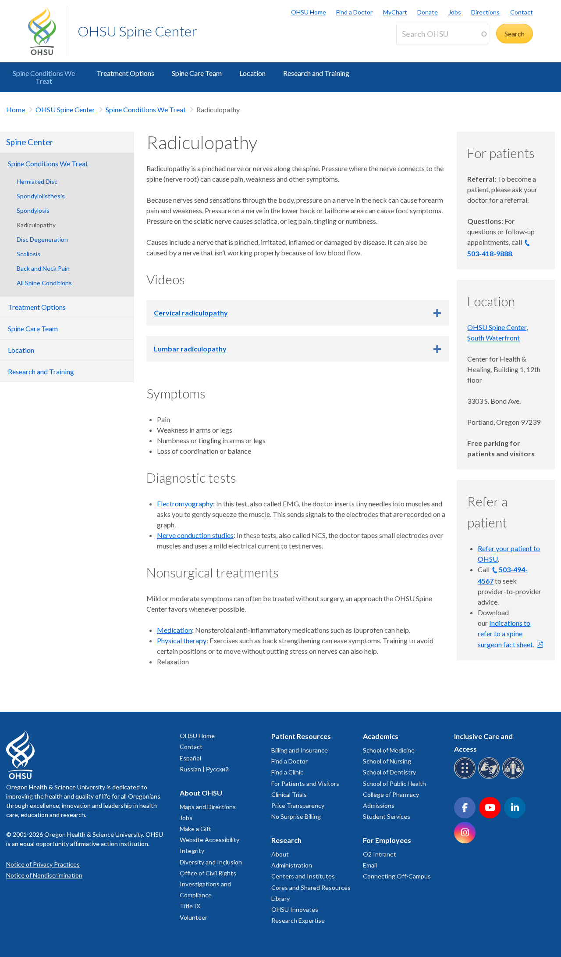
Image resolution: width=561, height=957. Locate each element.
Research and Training (316, 73)
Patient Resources (301, 736)
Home (15, 109)
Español (190, 758)
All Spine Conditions (44, 283)
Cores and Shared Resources (311, 887)
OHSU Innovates (294, 909)
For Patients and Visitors (305, 783)
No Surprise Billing (296, 816)
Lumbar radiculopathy (190, 348)
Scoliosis (28, 254)
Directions (485, 12)
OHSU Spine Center (137, 30)
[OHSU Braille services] (466, 777)
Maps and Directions (208, 806)
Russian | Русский (204, 769)
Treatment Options (125, 73)
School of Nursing (387, 761)
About (280, 854)
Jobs (454, 12)
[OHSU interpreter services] (514, 777)
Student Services (386, 816)
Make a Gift (195, 828)
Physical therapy (181, 640)
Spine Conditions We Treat (44, 77)
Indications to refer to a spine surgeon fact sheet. (506, 634)
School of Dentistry (389, 772)
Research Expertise (298, 920)
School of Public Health (394, 783)
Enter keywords (423, 49)
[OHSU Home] (47, 31)
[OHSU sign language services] (490, 777)
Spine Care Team (197, 73)
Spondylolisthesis (41, 196)
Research (286, 840)
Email (370, 865)
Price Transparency (297, 805)
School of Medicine (389, 750)
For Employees (387, 840)
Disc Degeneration (42, 239)
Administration (291, 865)
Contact (521, 12)
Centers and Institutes (303, 876)
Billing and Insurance (299, 750)
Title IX (190, 906)
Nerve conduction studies (195, 535)
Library (280, 898)
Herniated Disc (37, 181)
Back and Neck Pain (43, 268)
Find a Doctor (354, 12)
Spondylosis (33, 210)
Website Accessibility (209, 839)
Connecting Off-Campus (397, 876)
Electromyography (185, 503)
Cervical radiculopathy (191, 312)
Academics (380, 736)
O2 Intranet (379, 854)
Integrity (192, 850)
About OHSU (201, 793)
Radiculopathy (36, 225)
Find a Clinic (287, 772)
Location (252, 73)
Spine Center (29, 142)
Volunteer (193, 917)
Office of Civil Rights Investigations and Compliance (208, 884)
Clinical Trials (289, 794)
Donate (427, 12)
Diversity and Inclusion (211, 862)
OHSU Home (308, 12)
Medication (174, 630)
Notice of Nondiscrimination (44, 875)
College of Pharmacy (391, 794)
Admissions (378, 805)
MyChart (395, 12)
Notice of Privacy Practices (43, 864)
